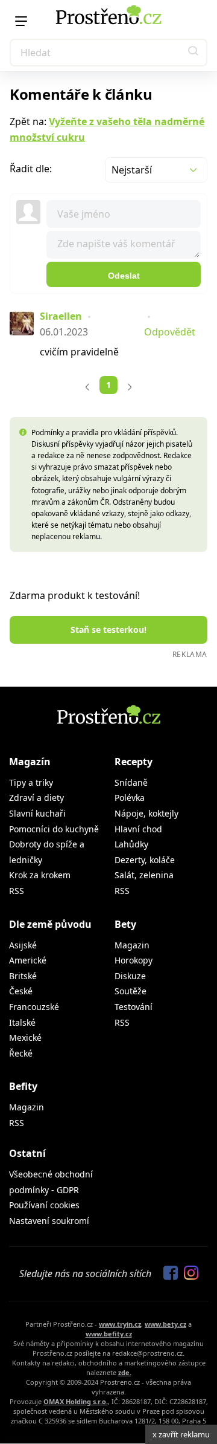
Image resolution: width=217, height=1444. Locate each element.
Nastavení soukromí (49, 1220)
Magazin (132, 945)
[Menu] (21, 21)
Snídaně (131, 782)
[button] (193, 52)
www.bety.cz (165, 1324)
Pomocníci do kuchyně (54, 829)
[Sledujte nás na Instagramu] (188, 1273)
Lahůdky (131, 844)
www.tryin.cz (120, 1324)
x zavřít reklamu (181, 1434)
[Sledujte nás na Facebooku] (167, 1273)
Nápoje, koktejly (146, 813)
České (21, 991)
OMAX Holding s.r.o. (75, 1401)
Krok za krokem (40, 875)
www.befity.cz (109, 1333)
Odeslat (124, 275)
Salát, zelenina (144, 875)
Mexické (25, 1037)
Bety (125, 924)
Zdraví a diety (36, 797)
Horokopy (134, 960)
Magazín (30, 761)
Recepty (134, 761)
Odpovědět (169, 331)
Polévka (130, 797)
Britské (23, 976)
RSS (16, 890)
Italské (22, 1022)
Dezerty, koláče (145, 860)
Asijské (23, 945)
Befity (23, 1086)
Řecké (21, 1053)
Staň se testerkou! (108, 629)
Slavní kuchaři (37, 813)
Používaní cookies (44, 1205)
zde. (124, 1372)
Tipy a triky (31, 782)
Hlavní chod (138, 829)
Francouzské (34, 1006)
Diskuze (130, 976)
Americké (27, 960)
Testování (134, 1006)
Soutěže (130, 991)
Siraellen (61, 316)
